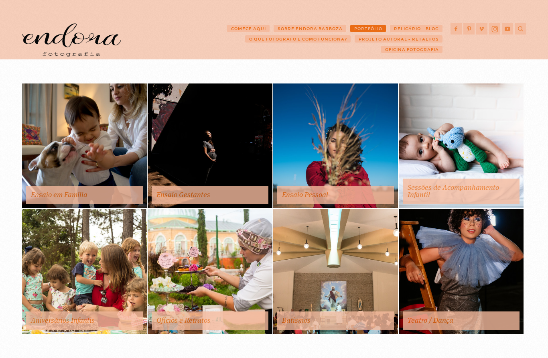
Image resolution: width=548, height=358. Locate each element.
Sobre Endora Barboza (310, 28)
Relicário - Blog (416, 28)
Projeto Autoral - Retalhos (399, 39)
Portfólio (368, 28)
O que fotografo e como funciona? (298, 39)
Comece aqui (248, 28)
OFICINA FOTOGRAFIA (412, 49)
